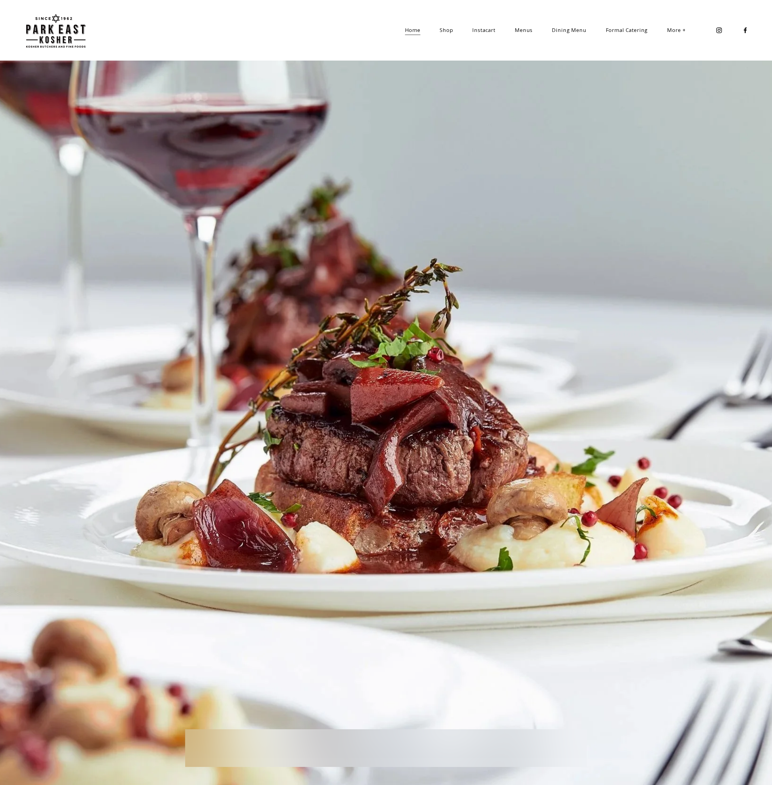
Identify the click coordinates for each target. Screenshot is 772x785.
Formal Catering (627, 30)
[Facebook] (745, 30)
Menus (524, 30)
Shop (446, 30)
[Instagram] (719, 30)
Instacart (483, 30)
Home (412, 30)
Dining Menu (569, 30)
